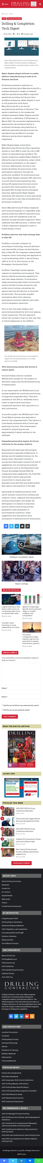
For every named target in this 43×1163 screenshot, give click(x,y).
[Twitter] (11, 526)
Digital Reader (7, 895)
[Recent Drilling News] (21, 767)
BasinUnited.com (8, 956)
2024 (11, 14)
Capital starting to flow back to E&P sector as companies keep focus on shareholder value (11, 610)
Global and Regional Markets (13, 926)
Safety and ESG (7, 940)
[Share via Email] (22, 526)
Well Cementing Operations (12, 1101)
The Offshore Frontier (10, 943)
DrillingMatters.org (9, 959)
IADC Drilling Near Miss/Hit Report (15, 1087)
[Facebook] (6, 526)
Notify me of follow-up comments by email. (21, 705)
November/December (14, 19)
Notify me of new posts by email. (17, 710)
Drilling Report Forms (10, 1039)
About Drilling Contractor (11, 881)
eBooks (4, 1046)
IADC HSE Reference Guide (12, 1094)
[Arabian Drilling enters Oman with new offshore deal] (8, 842)
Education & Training (10, 1050)
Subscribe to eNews (21, 863)
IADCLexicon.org (8, 963)
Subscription (7, 1057)
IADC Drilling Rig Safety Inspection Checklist (19, 1091)
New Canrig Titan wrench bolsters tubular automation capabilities (27, 851)
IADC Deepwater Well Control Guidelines (17, 1080)
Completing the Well (10, 918)
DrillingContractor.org (12, 1150)
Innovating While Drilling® (12, 933)
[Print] (27, 526)
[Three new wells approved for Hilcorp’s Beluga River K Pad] (8, 822)
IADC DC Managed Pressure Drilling (15, 1114)
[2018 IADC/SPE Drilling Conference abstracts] (8, 811)
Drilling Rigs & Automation (12, 922)
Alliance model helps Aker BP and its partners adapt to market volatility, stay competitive (31, 611)
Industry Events (8, 973)
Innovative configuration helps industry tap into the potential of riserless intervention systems (30, 639)
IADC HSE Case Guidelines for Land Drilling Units (21, 1135)
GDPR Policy (21, 1154)
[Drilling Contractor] (23, 4)
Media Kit (5, 885)
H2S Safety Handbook (10, 1076)
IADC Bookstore (8, 966)
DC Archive (6, 892)
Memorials (6, 899)
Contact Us (6, 888)
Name (5, 688)
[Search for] (40, 4)
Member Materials (9, 1054)
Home (5, 14)
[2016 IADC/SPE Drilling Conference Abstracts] (8, 832)
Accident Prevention (10, 1032)
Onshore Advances (9, 936)
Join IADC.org (7, 977)
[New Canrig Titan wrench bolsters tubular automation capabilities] (8, 852)
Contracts (5, 1036)
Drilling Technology (9, 1043)
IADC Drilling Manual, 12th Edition (15, 1084)
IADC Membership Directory (13, 970)
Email (5, 697)
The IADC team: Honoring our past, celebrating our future (10, 625)
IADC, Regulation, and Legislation (14, 929)
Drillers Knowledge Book (11, 1073)
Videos (4, 903)
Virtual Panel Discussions (11, 906)
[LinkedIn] (17, 526)
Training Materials (9, 1061)
